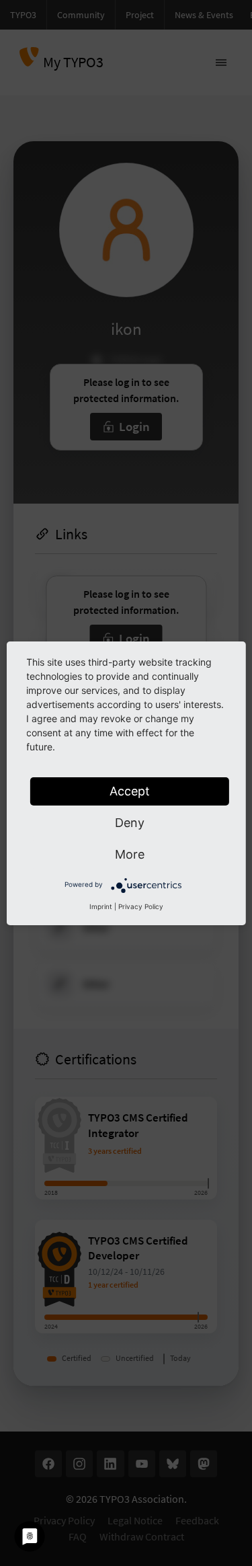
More (129, 854)
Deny (129, 823)
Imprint (100, 906)
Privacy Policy (140, 906)
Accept (130, 791)
